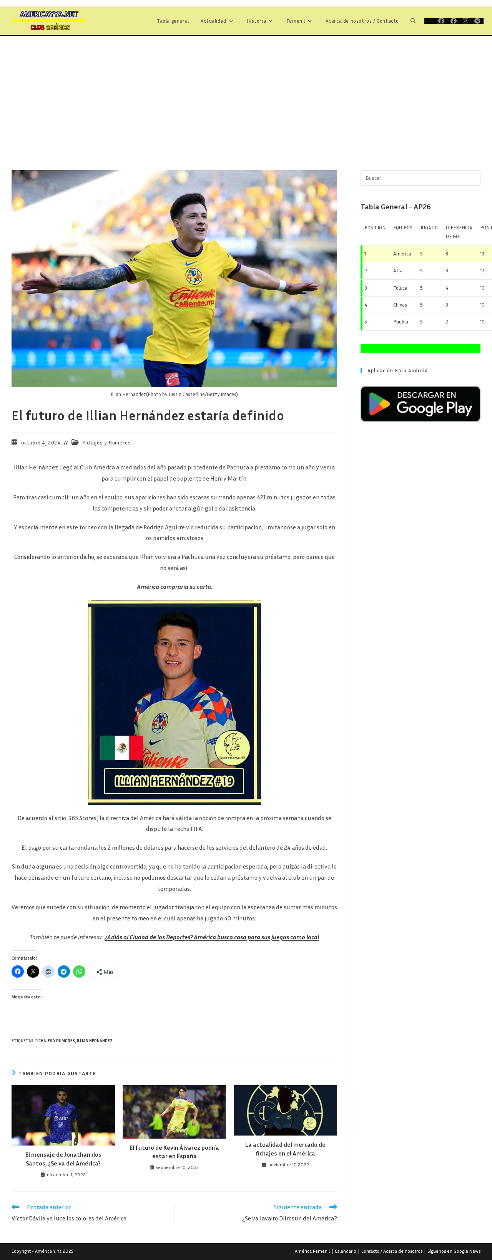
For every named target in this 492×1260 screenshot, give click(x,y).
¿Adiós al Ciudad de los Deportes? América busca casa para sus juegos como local (212, 937)
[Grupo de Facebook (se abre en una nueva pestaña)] (453, 21)
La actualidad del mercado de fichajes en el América (285, 1149)
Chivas (400, 305)
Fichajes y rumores (55, 1040)
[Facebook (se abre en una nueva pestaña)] (441, 21)
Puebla (400, 321)
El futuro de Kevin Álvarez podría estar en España (174, 1152)
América (402, 253)
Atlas (399, 270)
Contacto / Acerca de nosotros (391, 1251)
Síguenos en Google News (453, 1251)
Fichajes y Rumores (106, 442)
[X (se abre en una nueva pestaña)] (429, 21)
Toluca (400, 288)
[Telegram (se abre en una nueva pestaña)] (477, 21)
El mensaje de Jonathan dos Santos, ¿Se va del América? (63, 1159)
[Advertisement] (246, 93)
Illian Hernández (95, 1040)
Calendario (345, 1251)
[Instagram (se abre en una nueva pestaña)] (465, 21)
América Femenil (312, 1251)
